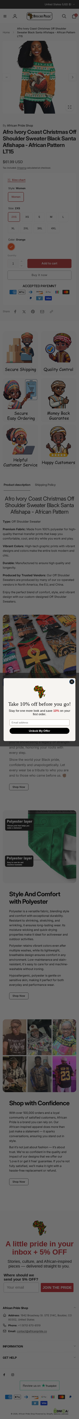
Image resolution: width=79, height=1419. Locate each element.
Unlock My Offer (39, 730)
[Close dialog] (71, 681)
